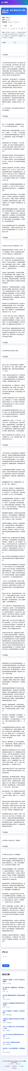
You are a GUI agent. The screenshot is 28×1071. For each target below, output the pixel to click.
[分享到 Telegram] (3, 28)
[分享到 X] (6, 28)
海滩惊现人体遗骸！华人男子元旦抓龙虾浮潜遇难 (14, 980)
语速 (15, 42)
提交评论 (6, 965)
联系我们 (21, 35)
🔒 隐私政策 (7, 1066)
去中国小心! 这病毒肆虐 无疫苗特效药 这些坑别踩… (14, 1004)
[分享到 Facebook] (8, 28)
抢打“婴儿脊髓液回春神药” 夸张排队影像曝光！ (14, 996)
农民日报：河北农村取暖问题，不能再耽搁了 (14, 1049)
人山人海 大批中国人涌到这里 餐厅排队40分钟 (13, 1035)
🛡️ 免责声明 (14, 1066)
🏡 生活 (8, 20)
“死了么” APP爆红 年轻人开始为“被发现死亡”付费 (13, 1027)
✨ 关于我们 (21, 1066)
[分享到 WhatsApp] (11, 28)
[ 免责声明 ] (10, 37)
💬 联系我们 (14, 1068)
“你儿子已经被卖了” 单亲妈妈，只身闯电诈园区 (14, 1012)
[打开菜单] (25, 2)
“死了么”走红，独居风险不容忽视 (11, 1042)
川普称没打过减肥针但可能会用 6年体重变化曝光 (13, 1019)
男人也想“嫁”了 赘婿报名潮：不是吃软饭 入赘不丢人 (14, 988)
